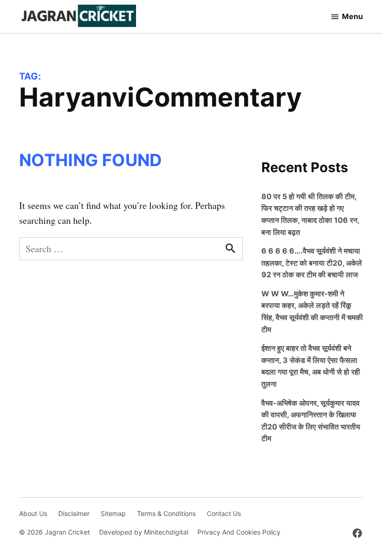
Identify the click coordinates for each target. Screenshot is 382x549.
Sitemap (113, 513)
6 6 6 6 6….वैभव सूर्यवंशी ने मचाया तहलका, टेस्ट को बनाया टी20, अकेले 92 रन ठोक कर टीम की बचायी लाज (311, 262)
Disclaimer (73, 513)
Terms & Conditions (166, 513)
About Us (33, 513)
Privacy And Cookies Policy (239, 532)
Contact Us (224, 513)
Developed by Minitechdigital (143, 532)
